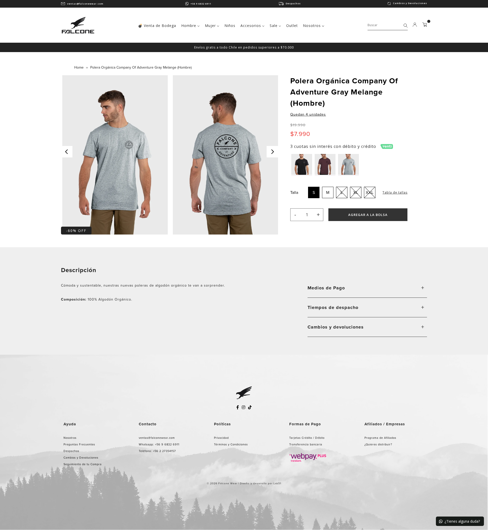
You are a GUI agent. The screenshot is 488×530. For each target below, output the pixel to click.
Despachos (293, 3)
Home (79, 67)
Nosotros (70, 438)
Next (272, 151)
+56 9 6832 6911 (201, 3)
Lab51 (277, 483)
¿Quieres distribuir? (378, 444)
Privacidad (221, 438)
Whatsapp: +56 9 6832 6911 (159, 444)
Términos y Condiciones (231, 444)
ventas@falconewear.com (85, 3)
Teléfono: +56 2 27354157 (157, 451)
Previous (66, 151)
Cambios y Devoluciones (410, 3)
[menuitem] (157, 25)
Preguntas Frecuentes (79, 444)
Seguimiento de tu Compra (83, 464)
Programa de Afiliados (380, 438)
